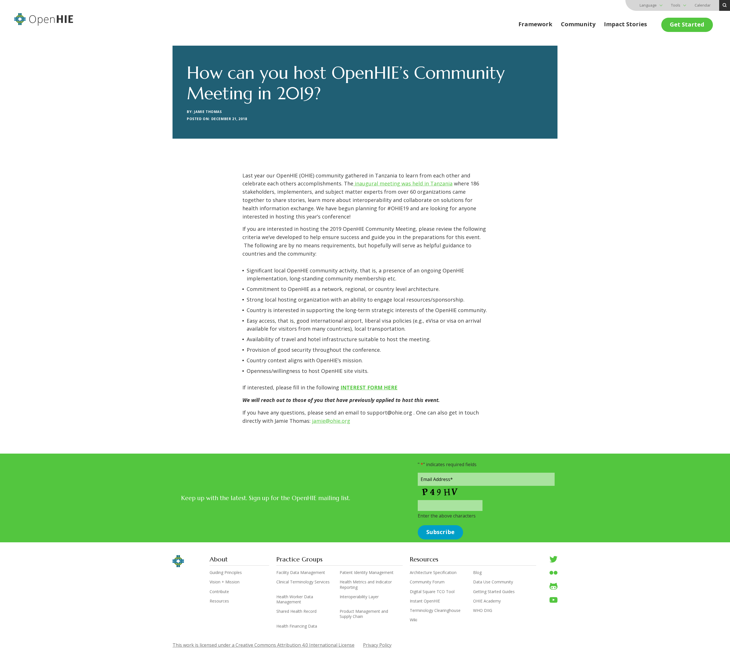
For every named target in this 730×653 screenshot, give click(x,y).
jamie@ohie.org (331, 420)
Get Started (687, 24)
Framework (535, 24)
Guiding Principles (226, 572)
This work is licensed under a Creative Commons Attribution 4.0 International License (263, 645)
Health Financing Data (296, 626)
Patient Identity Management (367, 572)
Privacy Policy (377, 645)
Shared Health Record (296, 611)
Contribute (219, 591)
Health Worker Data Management (294, 599)
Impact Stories (625, 24)
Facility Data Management (300, 572)
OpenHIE (43, 19)
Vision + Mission (225, 582)
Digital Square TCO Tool (432, 591)
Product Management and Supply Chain (364, 614)
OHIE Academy (487, 601)
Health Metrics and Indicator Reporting (366, 584)
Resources (219, 601)
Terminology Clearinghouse (435, 610)
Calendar (703, 5)
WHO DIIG (482, 610)
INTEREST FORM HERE (369, 387)
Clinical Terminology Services (303, 582)
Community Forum (427, 582)
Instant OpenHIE (425, 601)
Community (578, 24)
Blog (477, 572)
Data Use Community (493, 582)
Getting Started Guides (494, 591)
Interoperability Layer (359, 596)
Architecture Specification (433, 572)
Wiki (413, 619)
